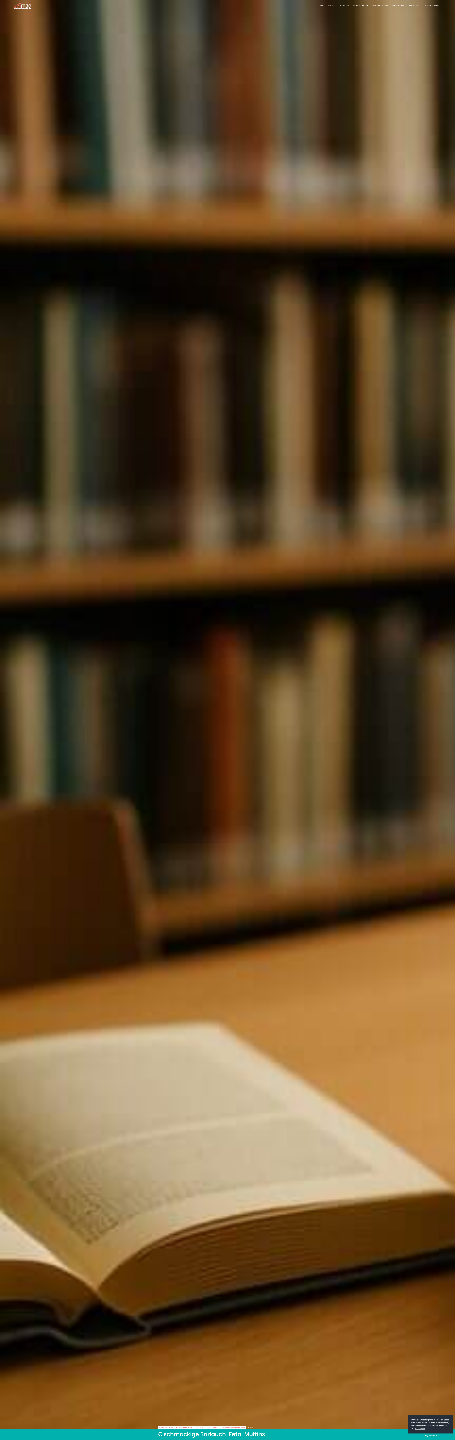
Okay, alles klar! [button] (430, 1436)
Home (322, 6)
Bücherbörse (398, 6)
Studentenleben (381, 6)
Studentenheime (361, 6)
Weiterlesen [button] (420, 1429)
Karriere (332, 6)
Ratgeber (344, 6)
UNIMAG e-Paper (432, 6)
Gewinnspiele (414, 6)
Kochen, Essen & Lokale (195, 1427)
